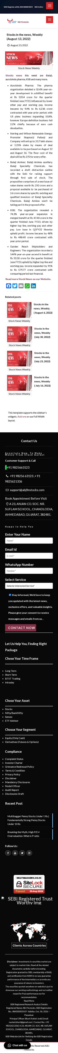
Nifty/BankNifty (14, 712)
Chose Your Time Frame (21, 658)
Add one (21, 416)
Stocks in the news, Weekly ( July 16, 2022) (42, 381)
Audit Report (12, 789)
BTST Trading (12, 678)
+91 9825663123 (18, 467)
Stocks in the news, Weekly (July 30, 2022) (42, 332)
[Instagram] (29, 853)
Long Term (10, 670)
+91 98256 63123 (21, 476)
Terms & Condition (15, 770)
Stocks (8, 709)
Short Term (11, 674)
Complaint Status (14, 758)
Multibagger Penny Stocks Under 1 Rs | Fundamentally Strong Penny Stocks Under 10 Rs (28, 820)
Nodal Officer (12, 785)
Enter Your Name (17, 534)
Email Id (11, 549)
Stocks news (14, 75)
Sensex (8, 716)
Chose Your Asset (17, 700)
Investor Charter (14, 762)
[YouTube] (15, 853)
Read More (29, 1001)
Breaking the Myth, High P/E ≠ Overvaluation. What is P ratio (23, 833)
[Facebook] (8, 853)
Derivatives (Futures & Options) (22, 741)
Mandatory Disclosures (17, 782)
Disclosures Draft (14, 793)
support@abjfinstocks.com (26, 490)
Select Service (15, 580)
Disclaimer (11, 778)
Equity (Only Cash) (15, 737)
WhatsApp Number (19, 565)
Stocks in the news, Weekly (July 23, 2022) (42, 357)
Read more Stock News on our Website (28, 278)
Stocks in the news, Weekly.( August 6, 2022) (43, 308)
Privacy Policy (12, 774)
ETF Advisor (11, 720)
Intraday (9, 682)
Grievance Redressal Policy (19, 766)
